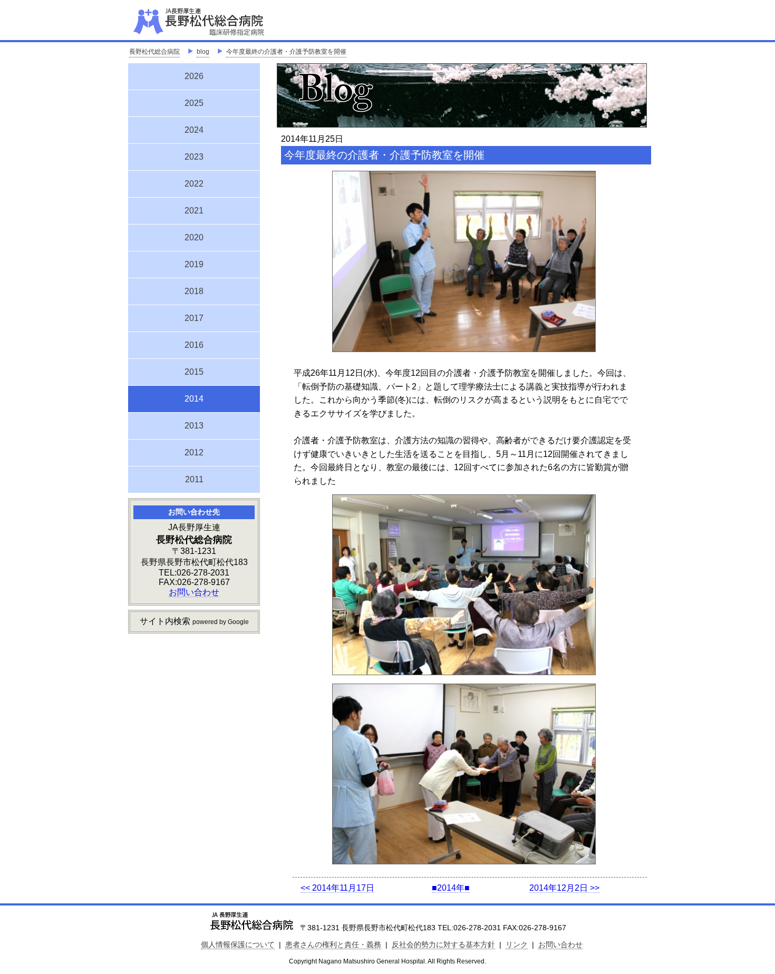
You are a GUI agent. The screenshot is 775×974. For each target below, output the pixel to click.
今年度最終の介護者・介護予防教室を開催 (286, 51)
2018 (194, 291)
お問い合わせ (194, 592)
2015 (194, 371)
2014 (194, 397)
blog (203, 51)
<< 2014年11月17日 (337, 887)
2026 (194, 76)
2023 (194, 156)
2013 (194, 425)
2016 (194, 344)
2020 (194, 237)
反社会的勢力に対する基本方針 (443, 944)
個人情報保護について (238, 944)
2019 (194, 264)
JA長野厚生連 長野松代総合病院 (231, 21)
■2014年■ (451, 887)
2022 (194, 183)
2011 (194, 479)
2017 (194, 318)
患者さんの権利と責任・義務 (333, 944)
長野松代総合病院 (154, 51)
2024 (194, 129)
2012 (194, 452)
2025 (194, 103)
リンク (517, 944)
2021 (194, 210)
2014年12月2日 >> (564, 887)
